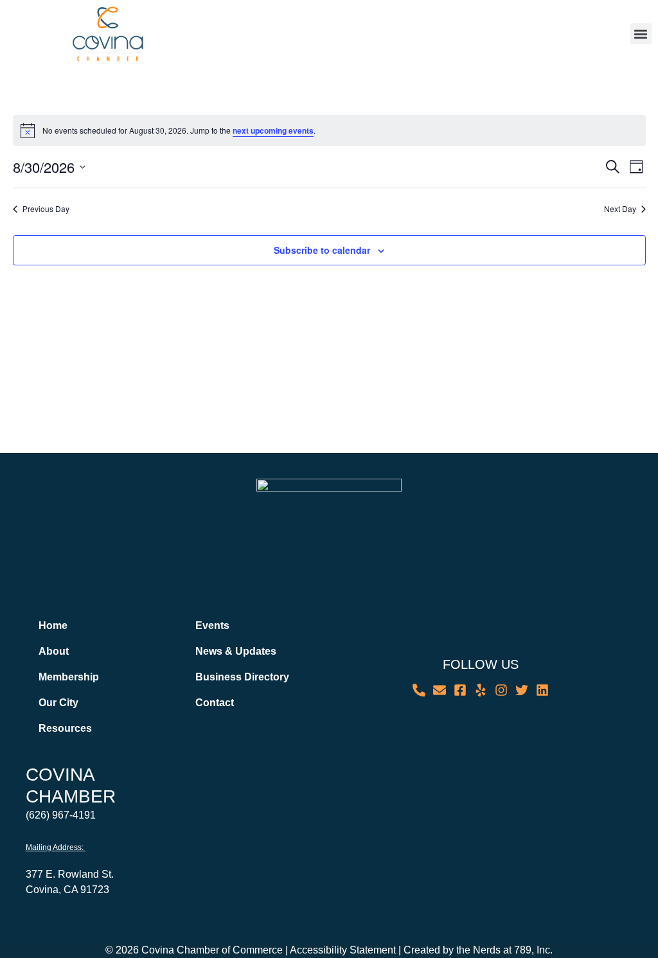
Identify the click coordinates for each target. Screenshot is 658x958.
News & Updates (235, 651)
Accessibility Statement (343, 950)
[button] (641, 33)
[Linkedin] (542, 690)
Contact (214, 702)
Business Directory (242, 676)
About (54, 651)
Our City (58, 702)
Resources (65, 728)
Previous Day (45, 209)
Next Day (620, 209)
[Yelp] (480, 690)
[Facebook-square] (460, 690)
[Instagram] (501, 690)
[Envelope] (439, 690)
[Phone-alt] (419, 690)
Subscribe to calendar (322, 250)
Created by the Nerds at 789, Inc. (478, 950)
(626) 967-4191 (61, 815)
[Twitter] (521, 690)
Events (212, 625)
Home (53, 625)
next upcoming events (273, 130)
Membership (69, 676)
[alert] (329, 130)
